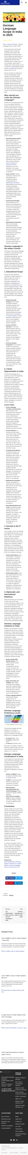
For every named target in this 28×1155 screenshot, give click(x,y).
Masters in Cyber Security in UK (20, 1106)
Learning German (14, 68)
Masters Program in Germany (20, 1078)
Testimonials (18, 1129)
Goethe (10, 777)
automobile (16, 182)
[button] (26, 2)
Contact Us (18, 1121)
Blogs (16, 1116)
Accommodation (5, 1128)
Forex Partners (5, 1116)
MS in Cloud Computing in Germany (19, 1083)
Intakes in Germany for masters (12, 863)
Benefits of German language (12, 865)
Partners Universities (7, 1125)
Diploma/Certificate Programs (20, 1134)
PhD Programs (19, 1131)
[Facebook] (11, 1140)
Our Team (18, 1126)
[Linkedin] (14, 1140)
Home (4, 44)
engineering (9, 182)
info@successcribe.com (8, 1091)
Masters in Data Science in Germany (20, 1088)
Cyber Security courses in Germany (20, 1093)
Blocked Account (6, 1119)
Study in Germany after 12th (12, 867)
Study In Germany (12, 44)
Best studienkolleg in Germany (12, 861)
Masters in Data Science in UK (19, 1102)
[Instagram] (16, 1140)
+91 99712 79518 (6, 1089)
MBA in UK (18, 1099)
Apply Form (18, 1119)
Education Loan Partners (5, 1122)
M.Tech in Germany (20, 1096)
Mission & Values (19, 1124)
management (15, 285)
